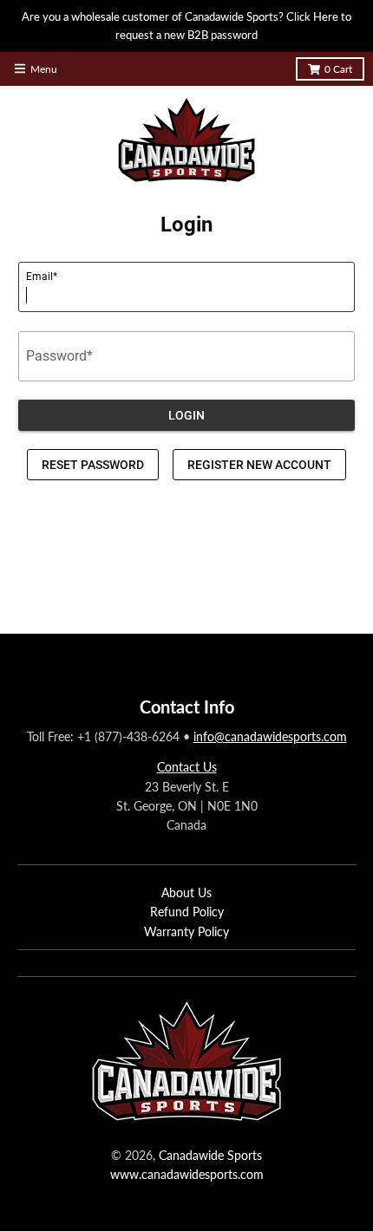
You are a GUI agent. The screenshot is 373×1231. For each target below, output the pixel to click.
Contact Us (187, 766)
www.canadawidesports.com (187, 1174)
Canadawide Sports (210, 1155)
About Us (186, 892)
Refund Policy (187, 911)
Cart (338, 68)
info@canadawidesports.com (270, 736)
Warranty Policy (186, 931)
